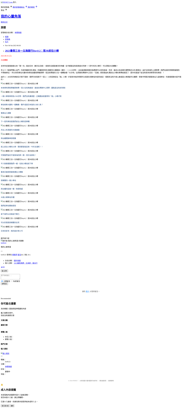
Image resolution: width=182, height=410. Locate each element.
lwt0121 (3, 243)
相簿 (6, 37)
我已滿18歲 (5, 406)
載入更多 (4, 271)
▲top (3, 267)
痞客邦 (14, 255)
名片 (6, 42)
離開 (12, 406)
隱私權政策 (102, 380)
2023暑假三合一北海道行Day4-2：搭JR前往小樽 (32, 50)
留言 (19, 255)
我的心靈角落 (11, 16)
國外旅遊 (17, 261)
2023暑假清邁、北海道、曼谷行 (25, 263)
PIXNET (75, 380)
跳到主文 (4, 22)
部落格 (7, 39)
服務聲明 (111, 380)
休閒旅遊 (18, 32)
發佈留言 (4, 284)
